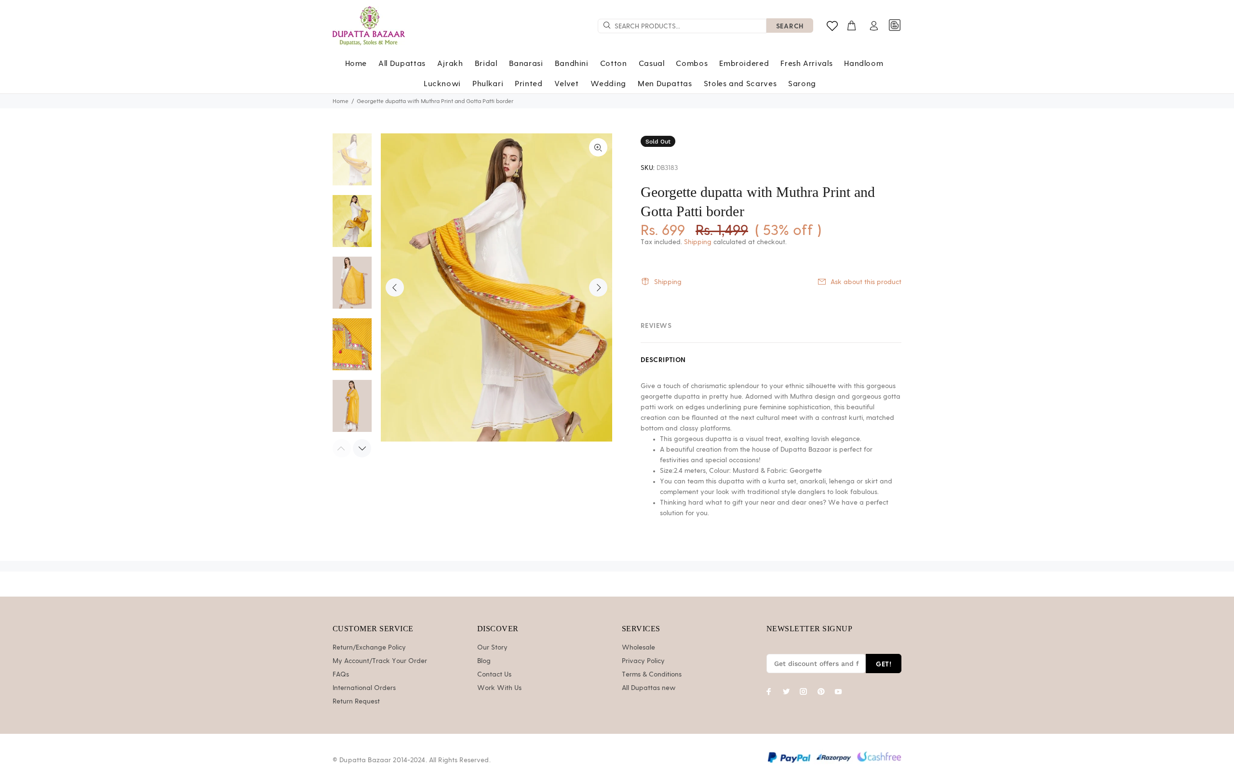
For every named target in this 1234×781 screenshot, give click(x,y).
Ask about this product (866, 282)
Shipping (697, 242)
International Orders (364, 688)
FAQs (341, 674)
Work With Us (499, 688)
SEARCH (790, 26)
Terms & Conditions (652, 674)
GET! (883, 664)
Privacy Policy (643, 661)
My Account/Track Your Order (380, 661)
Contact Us (494, 674)
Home (341, 101)
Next (598, 287)
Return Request (356, 701)
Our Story (492, 647)
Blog (484, 661)
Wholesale (638, 647)
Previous (395, 287)
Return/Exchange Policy (369, 647)
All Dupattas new (649, 688)
